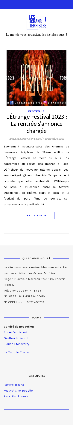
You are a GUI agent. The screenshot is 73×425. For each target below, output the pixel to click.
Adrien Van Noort (15, 332)
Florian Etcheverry (16, 344)
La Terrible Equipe (16, 352)
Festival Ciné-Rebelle (18, 390)
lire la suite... (37, 215)
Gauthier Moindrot (16, 338)
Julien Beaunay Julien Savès (25, 138)
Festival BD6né (14, 385)
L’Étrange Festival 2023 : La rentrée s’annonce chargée (36, 124)
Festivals (36, 111)
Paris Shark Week (16, 396)
